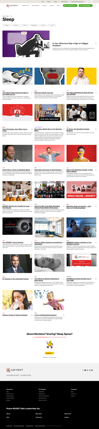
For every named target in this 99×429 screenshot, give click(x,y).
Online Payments (43, 398)
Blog (7, 391)
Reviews (8, 400)
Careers (73, 396)
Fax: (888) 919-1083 (25, 375)
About (72, 391)
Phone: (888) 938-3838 (12, 375)
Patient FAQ (41, 391)
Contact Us (73, 393)
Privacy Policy (9, 425)
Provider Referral (10, 398)
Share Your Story (42, 400)
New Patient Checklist (44, 396)
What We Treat (9, 393)
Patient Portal (42, 393)
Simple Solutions (10, 396)
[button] (26, 5)
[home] (12, 5)
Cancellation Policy (29, 425)
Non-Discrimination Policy (19, 425)
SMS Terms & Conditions (40, 425)
